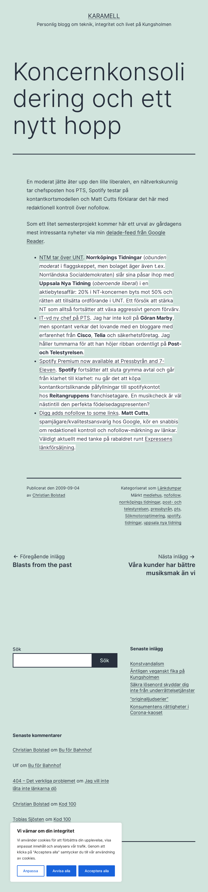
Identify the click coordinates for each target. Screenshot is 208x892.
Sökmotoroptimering (145, 515)
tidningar (133, 522)
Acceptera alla (97, 871)
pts (177, 508)
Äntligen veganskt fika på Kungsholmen (157, 674)
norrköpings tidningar (139, 501)
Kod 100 (67, 804)
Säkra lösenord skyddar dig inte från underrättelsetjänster (162, 687)
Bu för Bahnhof (75, 749)
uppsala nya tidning (162, 522)
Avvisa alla (61, 871)
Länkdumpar (169, 487)
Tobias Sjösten (28, 819)
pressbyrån (161, 508)
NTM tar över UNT (61, 257)
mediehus (152, 495)
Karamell (104, 16)
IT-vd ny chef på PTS (64, 318)
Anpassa (30, 871)
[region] (66, 852)
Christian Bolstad (48, 495)
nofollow (172, 495)
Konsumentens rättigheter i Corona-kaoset (159, 709)
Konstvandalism (147, 663)
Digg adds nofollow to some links (78, 413)
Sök (17, 649)
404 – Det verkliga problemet (44, 780)
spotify (173, 515)
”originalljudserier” (149, 699)
